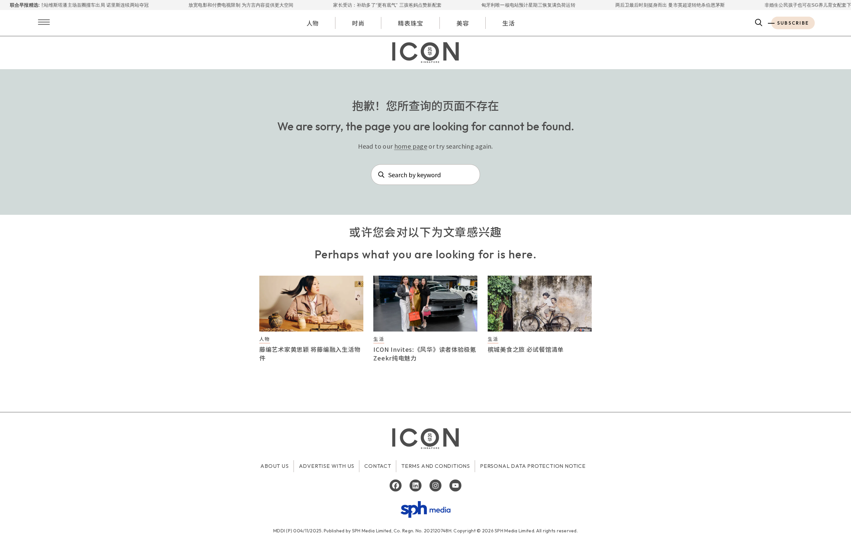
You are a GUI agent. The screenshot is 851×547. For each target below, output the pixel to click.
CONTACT (377, 466)
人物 (312, 23)
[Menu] (44, 22)
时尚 (358, 23)
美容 (462, 23)
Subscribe (793, 23)
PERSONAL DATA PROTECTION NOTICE (533, 466)
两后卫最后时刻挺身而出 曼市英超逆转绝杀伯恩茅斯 (655, 5)
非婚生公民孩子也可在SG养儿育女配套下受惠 (798, 5)
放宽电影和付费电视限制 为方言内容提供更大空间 (226, 5)
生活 (508, 23)
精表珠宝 (410, 23)
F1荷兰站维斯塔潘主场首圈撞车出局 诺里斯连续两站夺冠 (74, 5)
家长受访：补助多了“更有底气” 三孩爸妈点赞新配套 (372, 5)
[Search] (759, 23)
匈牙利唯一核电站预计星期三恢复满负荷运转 (514, 5)
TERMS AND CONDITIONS (435, 466)
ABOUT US (274, 466)
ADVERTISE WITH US (327, 466)
